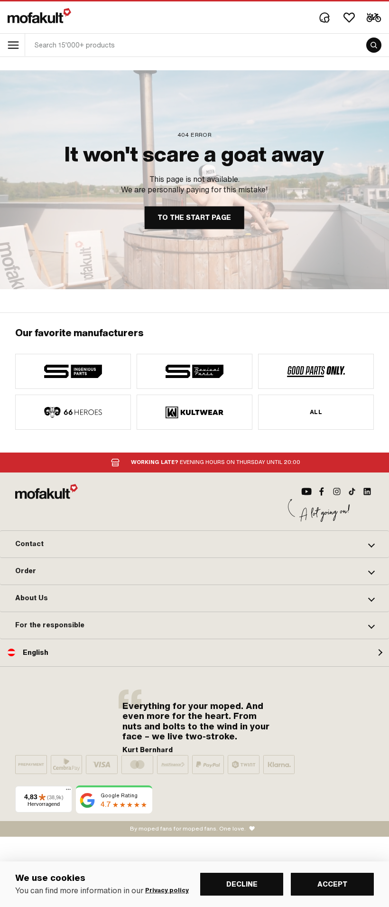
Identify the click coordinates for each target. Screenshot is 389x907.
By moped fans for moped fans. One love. (188, 828)
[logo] (39, 15)
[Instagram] (336, 491)
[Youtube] (306, 491)
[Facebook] (321, 491)
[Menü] (68, 791)
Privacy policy (167, 890)
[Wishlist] (349, 17)
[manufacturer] (73, 371)
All (316, 412)
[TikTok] (352, 491)
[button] (194, 544)
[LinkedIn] (367, 491)
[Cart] (373, 17)
